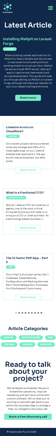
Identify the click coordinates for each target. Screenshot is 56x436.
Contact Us (10, 39)
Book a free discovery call (28, 416)
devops (27, 344)
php (10, 267)
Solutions (9, 27)
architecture (16, 198)
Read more (28, 98)
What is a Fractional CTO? (25, 192)
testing (9, 344)
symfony (46, 344)
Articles (8, 33)
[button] (16, 313)
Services (8, 20)
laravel (10, 49)
